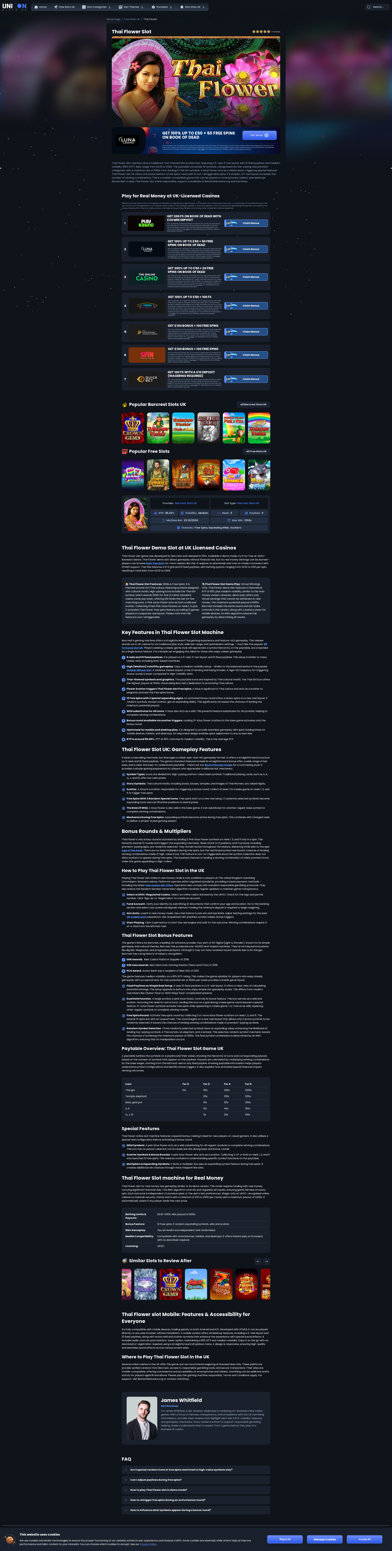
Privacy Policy (148, 1544)
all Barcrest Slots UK (253, 404)
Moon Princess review (218, 765)
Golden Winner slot (139, 670)
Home (43, 7)
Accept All (365, 1539)
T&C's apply (201, 149)
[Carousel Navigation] (262, 1261)
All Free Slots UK (256, 451)
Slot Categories (97, 7)
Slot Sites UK (192, 7)
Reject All (285, 1539)
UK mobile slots (137, 917)
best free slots (155, 563)
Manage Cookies (325, 1539)
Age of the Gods (132, 850)
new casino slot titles (159, 885)
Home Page (113, 19)
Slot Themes (131, 7)
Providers (162, 7)
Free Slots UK (67, 7)
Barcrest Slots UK (186, 503)
